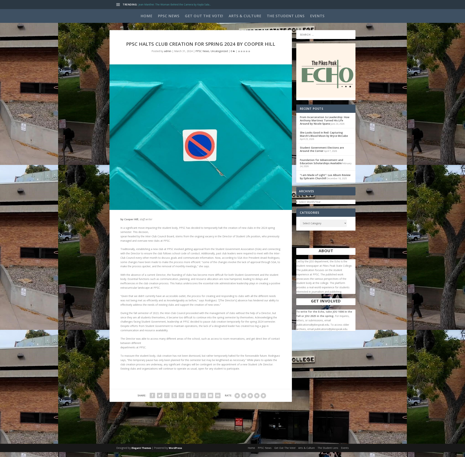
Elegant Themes (141, 448)
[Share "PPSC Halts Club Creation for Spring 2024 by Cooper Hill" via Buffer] (196, 395)
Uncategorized (219, 51)
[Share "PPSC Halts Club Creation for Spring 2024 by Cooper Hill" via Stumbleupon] (203, 395)
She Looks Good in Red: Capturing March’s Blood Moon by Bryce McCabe (324, 134)
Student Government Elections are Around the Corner (322, 149)
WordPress (175, 448)
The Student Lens (286, 15)
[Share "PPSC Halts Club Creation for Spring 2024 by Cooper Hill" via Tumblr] (174, 395)
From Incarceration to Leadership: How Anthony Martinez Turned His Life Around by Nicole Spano (324, 120)
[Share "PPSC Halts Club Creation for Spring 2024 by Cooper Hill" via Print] (217, 395)
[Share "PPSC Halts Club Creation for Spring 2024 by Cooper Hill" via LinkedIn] (188, 395)
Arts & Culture (245, 15)
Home (146, 15)
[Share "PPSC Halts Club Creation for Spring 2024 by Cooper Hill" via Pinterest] (181, 395)
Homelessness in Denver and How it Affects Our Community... (174, 4)
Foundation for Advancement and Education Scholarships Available (321, 161)
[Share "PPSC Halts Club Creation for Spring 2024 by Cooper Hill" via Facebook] (152, 395)
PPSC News (168, 15)
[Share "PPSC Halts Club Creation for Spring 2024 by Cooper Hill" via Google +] (167, 395)
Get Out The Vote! (204, 15)
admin (167, 51)
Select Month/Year (310, 202)
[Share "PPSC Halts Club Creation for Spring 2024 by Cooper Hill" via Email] (210, 395)
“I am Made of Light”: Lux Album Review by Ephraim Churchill (325, 176)
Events (317, 15)
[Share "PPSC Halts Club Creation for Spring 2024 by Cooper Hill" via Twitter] (159, 395)
